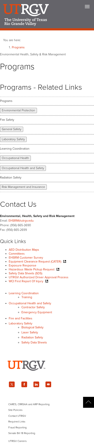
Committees (17, 254)
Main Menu (87, 7)
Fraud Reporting (17, 427)
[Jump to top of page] (88, 402)
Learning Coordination (15, 149)
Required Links (16, 421)
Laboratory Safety (13, 139)
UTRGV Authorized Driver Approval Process (38, 277)
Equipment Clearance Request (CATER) (35, 261)
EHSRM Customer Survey (26, 257)
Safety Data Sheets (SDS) (25, 273)
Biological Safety (32, 327)
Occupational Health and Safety (23, 168)
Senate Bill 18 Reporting (21, 433)
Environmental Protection (18, 110)
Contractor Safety (33, 307)
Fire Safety (7, 120)
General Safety (11, 129)
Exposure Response (22, 265)
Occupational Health (15, 158)
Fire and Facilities (20, 318)
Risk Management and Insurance (23, 187)
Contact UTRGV (17, 415)
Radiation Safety (10, 177)
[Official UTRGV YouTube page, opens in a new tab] (48, 384)
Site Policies (15, 409)
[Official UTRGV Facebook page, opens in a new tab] (24, 384)
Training (26, 297)
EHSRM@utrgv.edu (21, 220)
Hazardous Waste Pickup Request (31, 269)
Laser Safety (29, 332)
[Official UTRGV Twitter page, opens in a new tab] (12, 384)
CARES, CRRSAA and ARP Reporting (29, 404)
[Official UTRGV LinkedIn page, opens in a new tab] (36, 384)
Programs (18, 47)
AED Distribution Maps (24, 250)
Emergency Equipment (36, 312)
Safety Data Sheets (34, 342)
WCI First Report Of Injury (26, 281)
